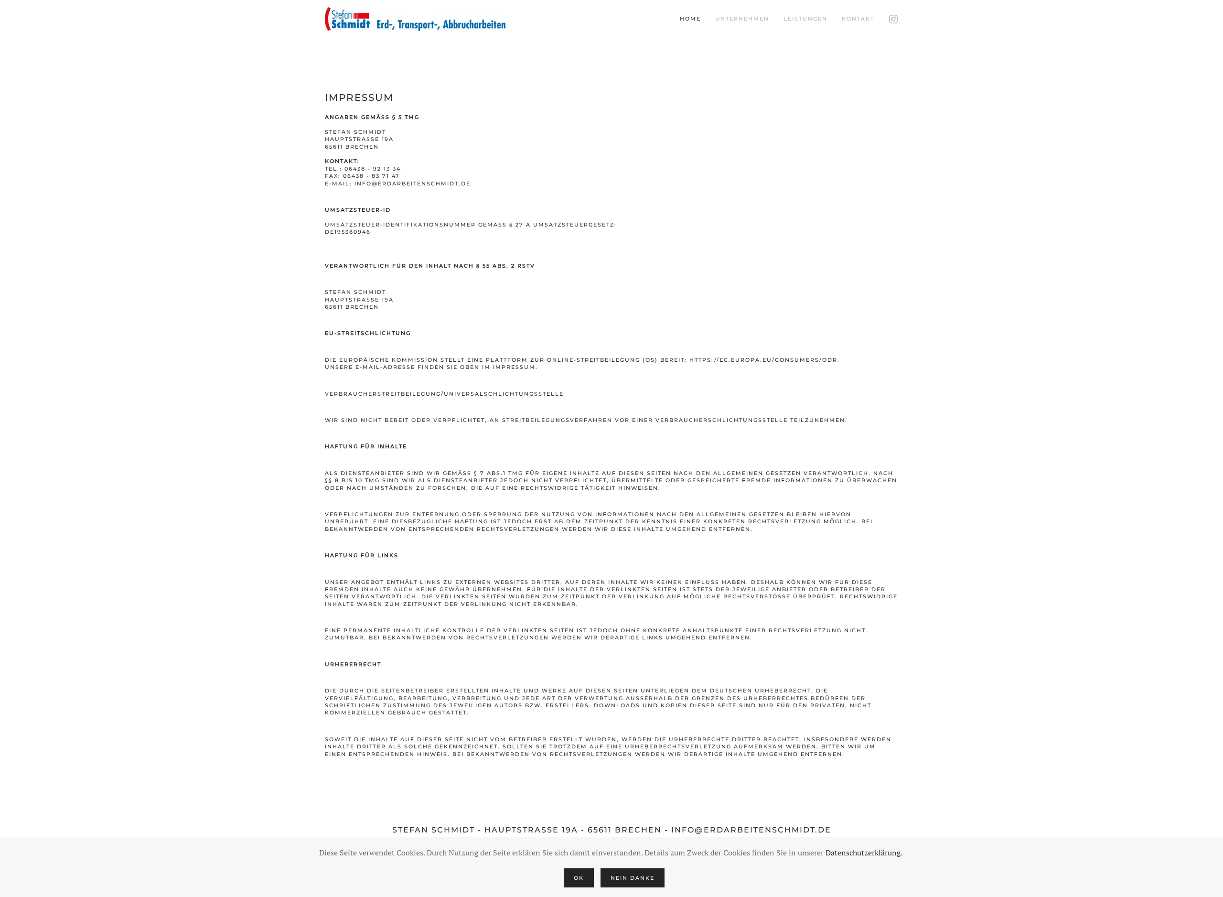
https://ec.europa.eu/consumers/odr (763, 360)
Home (690, 18)
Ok (579, 878)
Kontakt (858, 18)
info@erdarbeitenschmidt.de (412, 183)
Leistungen (805, 18)
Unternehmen (742, 18)
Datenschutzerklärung (863, 852)
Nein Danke (632, 878)
